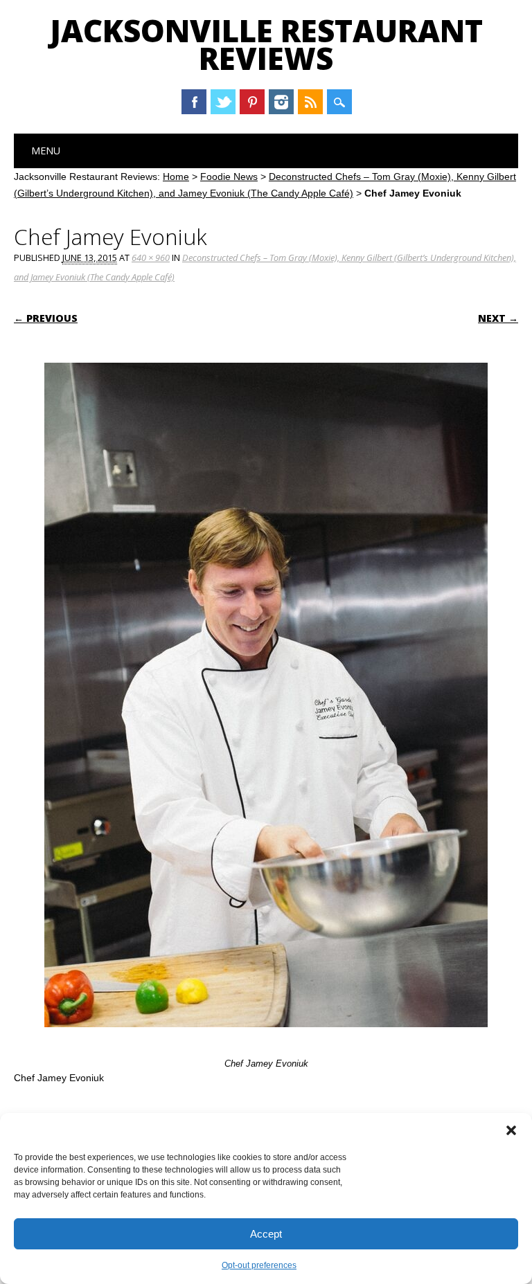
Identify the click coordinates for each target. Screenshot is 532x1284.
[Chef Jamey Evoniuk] (266, 1040)
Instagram (281, 101)
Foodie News (229, 176)
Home (176, 176)
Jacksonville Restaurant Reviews (266, 44)
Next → (498, 318)
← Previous (46, 318)
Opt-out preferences (259, 1265)
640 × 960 (151, 257)
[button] (511, 1130)
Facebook (193, 101)
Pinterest (252, 101)
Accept (266, 1234)
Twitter (223, 101)
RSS (310, 101)
